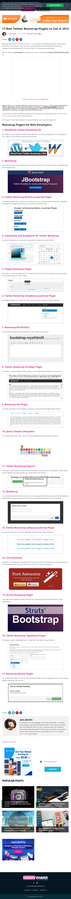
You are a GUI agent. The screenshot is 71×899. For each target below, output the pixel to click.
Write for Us (43, 890)
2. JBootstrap (9, 160)
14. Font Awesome (12, 557)
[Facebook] (20, 39)
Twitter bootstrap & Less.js (32, 99)
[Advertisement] (53, 852)
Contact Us (27, 890)
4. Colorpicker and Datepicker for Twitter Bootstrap (30, 235)
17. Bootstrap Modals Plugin (17, 673)
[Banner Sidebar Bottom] (18, 850)
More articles (24, 734)
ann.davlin (13, 34)
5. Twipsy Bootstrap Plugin (16, 268)
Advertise (35, 890)
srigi (46, 99)
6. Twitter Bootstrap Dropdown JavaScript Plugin (29, 295)
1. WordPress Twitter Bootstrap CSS (21, 129)
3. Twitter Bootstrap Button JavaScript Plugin (27, 196)
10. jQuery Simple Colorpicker (18, 431)
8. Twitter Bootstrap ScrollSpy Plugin (22, 366)
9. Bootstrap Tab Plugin (15, 404)
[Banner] (35, 19)
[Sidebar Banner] (18, 762)
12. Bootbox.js (10, 491)
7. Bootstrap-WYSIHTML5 (16, 327)
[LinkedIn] (9, 39)
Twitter (56, 731)
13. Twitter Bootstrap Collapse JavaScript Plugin (28, 527)
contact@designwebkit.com (35, 886)
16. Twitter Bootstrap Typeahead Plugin (24, 635)
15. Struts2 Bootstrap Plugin (17, 594)
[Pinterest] (17, 39)
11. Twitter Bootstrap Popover (18, 466)
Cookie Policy (28, 8)
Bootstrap (44, 106)
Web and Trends (32, 34)
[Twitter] (13, 39)
